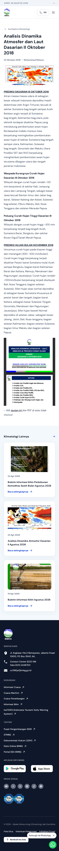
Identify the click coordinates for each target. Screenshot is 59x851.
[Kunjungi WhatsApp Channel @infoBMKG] (40, 786)
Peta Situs (8, 831)
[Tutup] (53, 835)
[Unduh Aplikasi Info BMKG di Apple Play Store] (43, 768)
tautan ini (16, 410)
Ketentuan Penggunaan (26, 831)
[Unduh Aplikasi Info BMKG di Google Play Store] (16, 768)
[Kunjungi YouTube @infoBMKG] (6, 786)
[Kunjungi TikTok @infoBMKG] (34, 786)
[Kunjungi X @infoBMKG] (20, 786)
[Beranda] (7, 12)
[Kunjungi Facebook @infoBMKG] (13, 786)
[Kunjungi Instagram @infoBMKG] (27, 786)
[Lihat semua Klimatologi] (53, 436)
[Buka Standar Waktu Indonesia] (54, 3)
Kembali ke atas (18, 839)
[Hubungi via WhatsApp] (52, 845)
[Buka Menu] (53, 12)
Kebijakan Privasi (47, 831)
